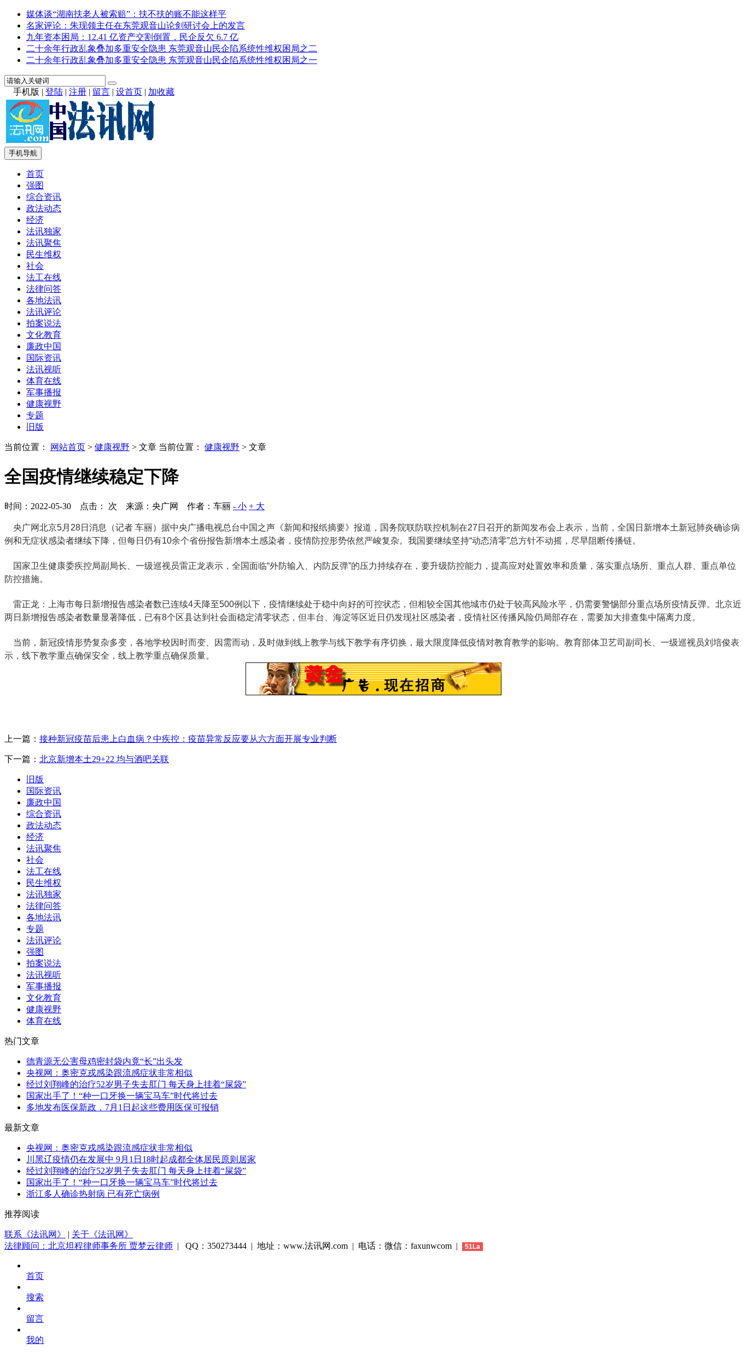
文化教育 (43, 334)
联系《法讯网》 (35, 1234)
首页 (35, 173)
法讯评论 (43, 311)
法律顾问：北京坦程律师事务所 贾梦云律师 (88, 1245)
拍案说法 (43, 323)
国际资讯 (43, 357)
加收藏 (161, 91)
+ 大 (257, 506)
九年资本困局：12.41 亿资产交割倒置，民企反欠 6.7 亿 (132, 37)
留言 (101, 91)
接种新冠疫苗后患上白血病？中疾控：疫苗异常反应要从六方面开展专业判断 (188, 738)
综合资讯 (43, 196)
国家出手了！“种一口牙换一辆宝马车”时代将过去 (122, 1095)
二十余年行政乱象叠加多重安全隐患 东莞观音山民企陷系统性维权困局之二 (171, 48)
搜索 (35, 1297)
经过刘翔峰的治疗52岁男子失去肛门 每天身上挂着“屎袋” (136, 1084)
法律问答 (43, 288)
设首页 (129, 91)
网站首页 (67, 447)
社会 (35, 265)
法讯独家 (43, 231)
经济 (35, 219)
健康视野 (43, 403)
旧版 (35, 426)
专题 (35, 415)
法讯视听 (43, 369)
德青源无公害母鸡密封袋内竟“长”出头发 (104, 1061)
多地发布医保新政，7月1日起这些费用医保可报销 (122, 1107)
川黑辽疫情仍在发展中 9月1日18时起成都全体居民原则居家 (141, 1159)
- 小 (240, 506)
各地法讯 (43, 300)
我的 (35, 1340)
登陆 (54, 91)
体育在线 (43, 380)
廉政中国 (43, 346)
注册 (77, 91)
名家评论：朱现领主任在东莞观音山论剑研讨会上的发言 (135, 25)
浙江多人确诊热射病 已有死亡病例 (93, 1193)
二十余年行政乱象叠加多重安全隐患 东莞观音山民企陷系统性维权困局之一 (171, 60)
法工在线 (43, 277)
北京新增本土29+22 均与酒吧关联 (104, 759)
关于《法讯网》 (102, 1234)
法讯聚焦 (43, 242)
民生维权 (43, 254)
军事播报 (43, 392)
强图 (35, 185)
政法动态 (43, 208)
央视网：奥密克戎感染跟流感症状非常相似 (109, 1072)
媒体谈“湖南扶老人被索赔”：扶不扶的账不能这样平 (126, 14)
